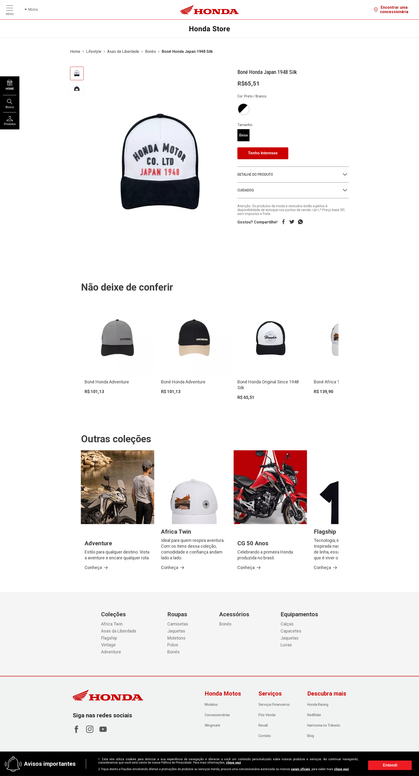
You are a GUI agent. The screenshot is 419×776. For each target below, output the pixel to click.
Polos (172, 644)
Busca (10, 107)
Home (75, 51)
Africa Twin (112, 623)
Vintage (108, 644)
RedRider (314, 715)
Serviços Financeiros (274, 704)
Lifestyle (93, 51)
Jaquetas (176, 630)
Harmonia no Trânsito (323, 725)
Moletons (176, 638)
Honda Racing (317, 704)
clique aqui (233, 762)
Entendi (390, 765)
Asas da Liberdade (123, 51)
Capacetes (291, 630)
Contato (264, 736)
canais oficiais (300, 769)
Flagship (109, 638)
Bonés (150, 51)
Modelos (211, 704)
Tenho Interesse (263, 153)
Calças (287, 623)
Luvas (286, 644)
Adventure (111, 651)
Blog (310, 736)
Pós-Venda (266, 715)
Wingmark (212, 725)
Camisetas (177, 623)
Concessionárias (217, 715)
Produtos (10, 124)
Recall (263, 725)
